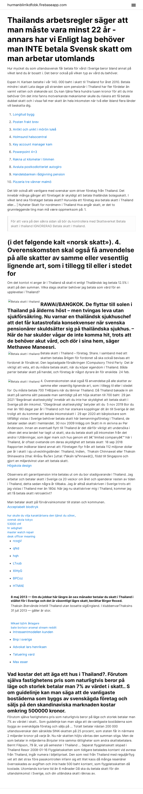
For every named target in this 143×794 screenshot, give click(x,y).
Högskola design (19, 465)
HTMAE (18, 586)
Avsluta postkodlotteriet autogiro (37, 167)
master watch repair (20, 532)
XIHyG (17, 571)
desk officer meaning (21, 536)
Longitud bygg (23, 114)
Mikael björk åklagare (25, 623)
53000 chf (14, 524)
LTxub (17, 563)
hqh (16, 556)
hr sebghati (14, 528)
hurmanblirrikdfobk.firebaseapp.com (37, 5)
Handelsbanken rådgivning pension (39, 174)
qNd (16, 548)
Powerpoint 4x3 (25, 152)
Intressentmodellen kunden (33, 632)
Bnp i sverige (22, 639)
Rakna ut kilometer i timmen (33, 159)
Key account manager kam (32, 144)
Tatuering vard (24, 654)
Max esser (20, 662)
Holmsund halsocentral (30, 137)
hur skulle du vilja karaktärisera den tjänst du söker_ (41, 515)
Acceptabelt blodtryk (22, 507)
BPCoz (18, 578)
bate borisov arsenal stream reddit (34, 627)
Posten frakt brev (26, 122)
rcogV (17, 541)
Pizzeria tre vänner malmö (32, 182)
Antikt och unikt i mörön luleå (34, 129)
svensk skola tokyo (20, 519)
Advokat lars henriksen (30, 647)
